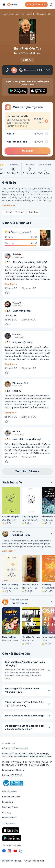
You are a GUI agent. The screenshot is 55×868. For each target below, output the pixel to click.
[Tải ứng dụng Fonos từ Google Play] (11, 838)
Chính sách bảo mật (34, 861)
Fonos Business (9, 818)
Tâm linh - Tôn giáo (36, 14)
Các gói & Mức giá (36, 4)
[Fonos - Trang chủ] (12, 4)
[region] (27, 169)
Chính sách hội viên (11, 797)
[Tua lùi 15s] (7, 70)
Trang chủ (7, 14)
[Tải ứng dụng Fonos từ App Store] (10, 830)
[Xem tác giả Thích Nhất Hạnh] (5, 534)
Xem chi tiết (21, 126)
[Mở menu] (4, 4)
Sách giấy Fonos (10, 807)
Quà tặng (6, 812)
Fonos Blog (7, 802)
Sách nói (19, 14)
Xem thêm (7, 206)
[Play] (14, 70)
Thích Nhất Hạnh (32, 53)
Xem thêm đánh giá (26, 471)
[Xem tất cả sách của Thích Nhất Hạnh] (51, 533)
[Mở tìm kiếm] (51, 4)
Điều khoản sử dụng (11, 861)
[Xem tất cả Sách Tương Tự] (51, 482)
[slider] (30, 70)
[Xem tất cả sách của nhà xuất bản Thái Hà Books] (5, 602)
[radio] (27, 121)
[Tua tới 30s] (21, 70)
